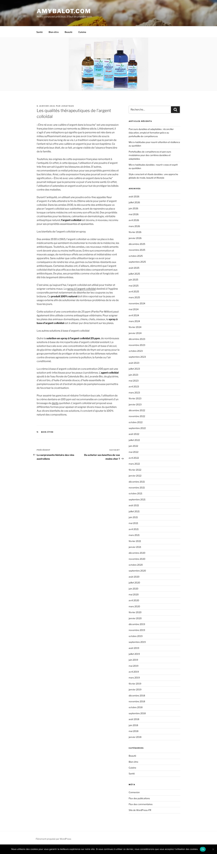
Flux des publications (139, 798)
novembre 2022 (137, 416)
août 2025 (134, 267)
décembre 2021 (137, 481)
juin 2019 (133, 659)
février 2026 (135, 232)
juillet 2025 (134, 273)
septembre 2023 (137, 356)
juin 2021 (133, 517)
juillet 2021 (134, 511)
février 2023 (135, 398)
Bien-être (54, 32)
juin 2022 (133, 446)
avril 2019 (134, 671)
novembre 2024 (137, 303)
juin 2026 (133, 208)
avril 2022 (134, 457)
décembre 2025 (137, 244)
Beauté (68, 32)
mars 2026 (134, 226)
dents (55, 403)
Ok (202, 849)
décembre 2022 (137, 410)
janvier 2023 (135, 404)
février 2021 (135, 541)
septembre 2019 (137, 642)
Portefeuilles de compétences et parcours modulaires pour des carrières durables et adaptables (150, 155)
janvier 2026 (135, 238)
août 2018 (134, 719)
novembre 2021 (137, 487)
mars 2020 (134, 606)
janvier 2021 (135, 547)
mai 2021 (133, 523)
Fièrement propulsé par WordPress (53, 838)
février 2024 (135, 327)
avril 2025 (134, 291)
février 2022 (135, 469)
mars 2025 (134, 297)
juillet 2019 (134, 654)
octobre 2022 (135, 422)
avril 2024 (134, 315)
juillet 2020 (134, 582)
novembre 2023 (137, 345)
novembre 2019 (137, 630)
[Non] (213, 849)
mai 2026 (134, 214)
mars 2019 (134, 677)
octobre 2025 (136, 256)
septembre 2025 (137, 261)
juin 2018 (133, 725)
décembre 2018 (137, 695)
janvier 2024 (135, 333)
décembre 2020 (137, 552)
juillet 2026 (134, 202)
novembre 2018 (137, 701)
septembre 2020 (137, 570)
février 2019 (135, 683)
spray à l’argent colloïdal (81, 288)
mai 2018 (133, 731)
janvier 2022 (135, 475)
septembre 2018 (137, 713)
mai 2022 (133, 452)
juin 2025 (133, 279)
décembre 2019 (137, 624)
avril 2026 (134, 220)
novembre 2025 (137, 249)
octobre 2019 (135, 636)
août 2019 (134, 648)
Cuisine (82, 32)
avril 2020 (134, 600)
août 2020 (134, 576)
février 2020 (135, 612)
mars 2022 (134, 463)
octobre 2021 (135, 493)
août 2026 (134, 196)
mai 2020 (134, 594)
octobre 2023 (136, 351)
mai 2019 (133, 665)
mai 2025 (134, 285)
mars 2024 (134, 321)
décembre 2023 (137, 339)
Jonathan (67, 106)
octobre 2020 (136, 564)
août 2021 (134, 505)
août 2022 (134, 434)
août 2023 (134, 362)
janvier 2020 (135, 618)
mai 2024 (134, 309)
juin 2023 (133, 374)
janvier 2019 (135, 689)
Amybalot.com (64, 11)
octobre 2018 (135, 707)
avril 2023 (134, 386)
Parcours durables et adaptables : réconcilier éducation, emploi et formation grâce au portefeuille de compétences (151, 133)
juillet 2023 (134, 368)
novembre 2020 (137, 559)
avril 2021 (134, 529)
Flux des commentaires (141, 804)
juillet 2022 (134, 440)
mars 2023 (134, 392)
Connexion (134, 792)
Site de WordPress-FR (140, 810)
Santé (39, 32)
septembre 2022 (137, 428)
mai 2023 (134, 380)
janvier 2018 (135, 737)
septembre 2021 (137, 499)
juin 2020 (133, 588)
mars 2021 (134, 535)
